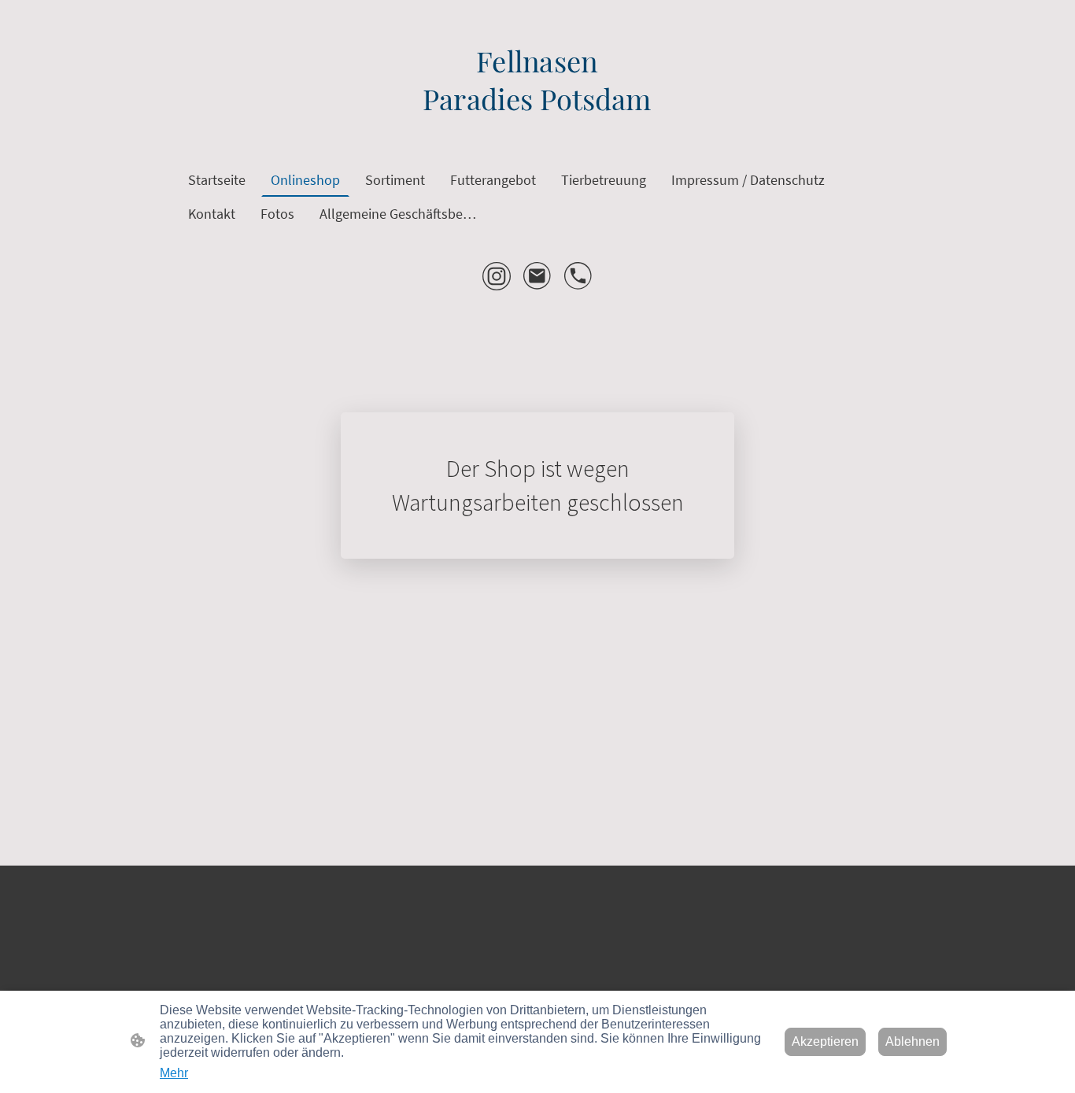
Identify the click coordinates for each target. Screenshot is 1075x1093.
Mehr (174, 1073)
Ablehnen (912, 1041)
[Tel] (578, 276)
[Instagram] (496, 276)
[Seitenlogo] (537, 130)
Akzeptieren (825, 1041)
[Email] (537, 276)
